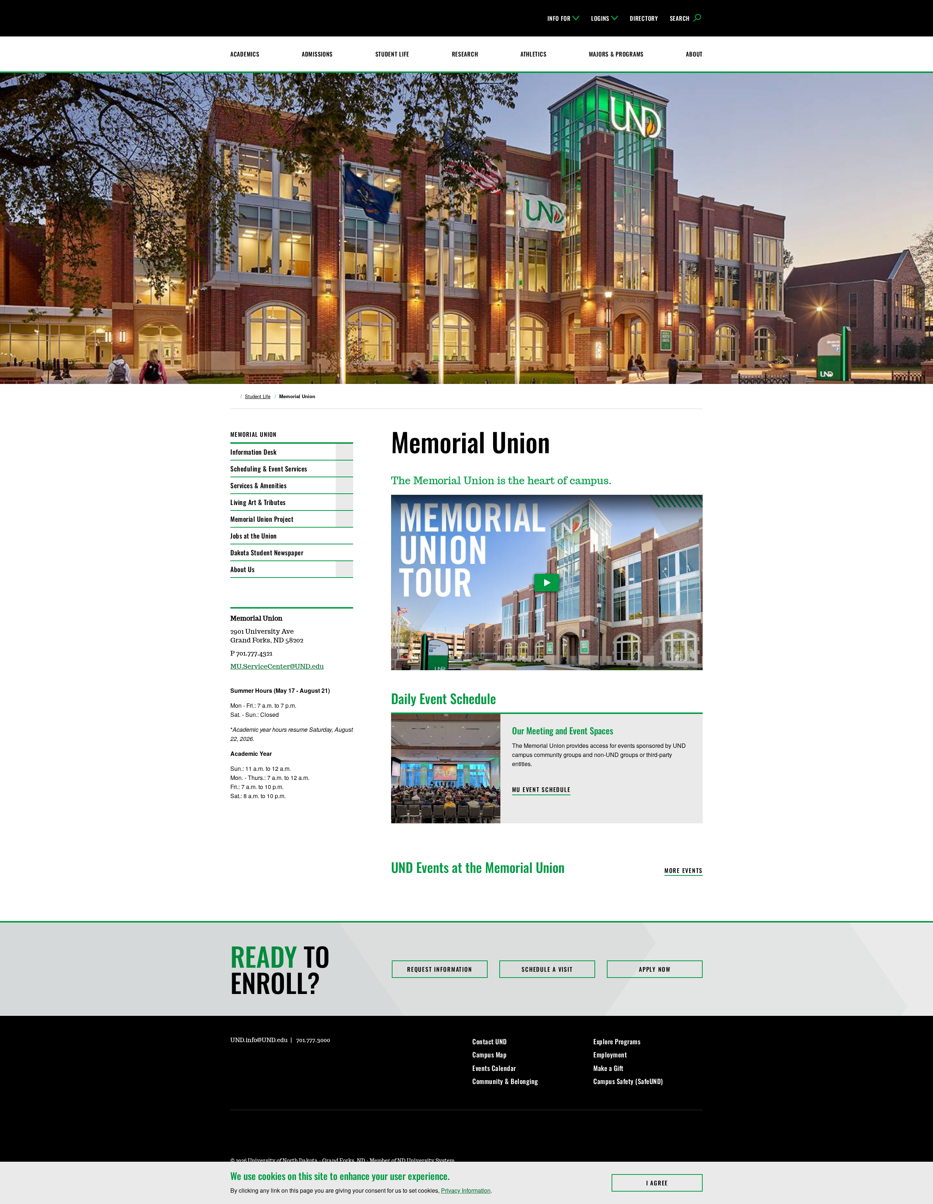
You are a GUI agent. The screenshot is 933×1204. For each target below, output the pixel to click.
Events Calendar (494, 1068)
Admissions (317, 54)
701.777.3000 (313, 1040)
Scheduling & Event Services (268, 468)
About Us (242, 569)
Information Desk (253, 452)
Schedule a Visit (547, 969)
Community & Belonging (505, 1081)
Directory (644, 18)
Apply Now (655, 969)
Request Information (439, 969)
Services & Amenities (258, 485)
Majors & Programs (616, 54)
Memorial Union (253, 434)
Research (465, 54)
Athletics (533, 54)
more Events (683, 871)
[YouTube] (288, 1061)
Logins (600, 18)
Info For (559, 18)
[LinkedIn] (270, 1061)
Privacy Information (466, 1190)
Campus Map (489, 1054)
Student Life (392, 54)
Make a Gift (608, 1068)
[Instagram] (235, 1061)
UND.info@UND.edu (259, 1040)
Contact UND (489, 1041)
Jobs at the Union (253, 535)
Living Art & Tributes (258, 502)
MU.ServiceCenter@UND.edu (277, 667)
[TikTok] (305, 1061)
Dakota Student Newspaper (266, 552)
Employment (610, 1054)
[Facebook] (253, 1061)
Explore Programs (616, 1041)
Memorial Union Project (261, 519)
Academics (244, 54)
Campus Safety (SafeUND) (628, 1081)
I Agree (674, 1182)
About (694, 54)
